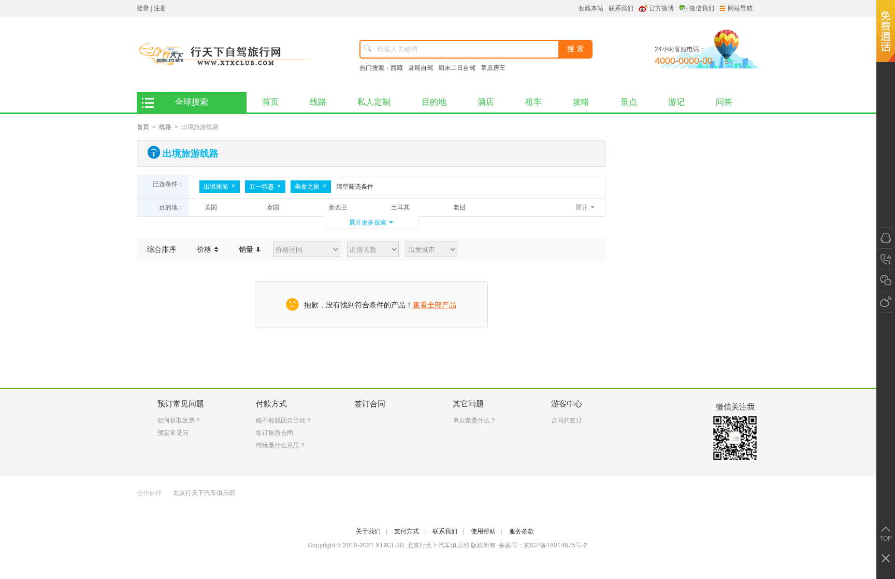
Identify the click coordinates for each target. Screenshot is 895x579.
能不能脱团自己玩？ (284, 420)
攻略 (581, 101)
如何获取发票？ (179, 420)
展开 (581, 207)
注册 (160, 8)
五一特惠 (261, 186)
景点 (628, 101)
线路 (318, 101)
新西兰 (338, 207)
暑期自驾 (420, 68)
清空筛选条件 (354, 186)
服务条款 (521, 531)
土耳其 (400, 207)
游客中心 (566, 403)
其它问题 (468, 403)
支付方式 (410, 531)
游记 (676, 101)
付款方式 (271, 403)
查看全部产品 (434, 305)
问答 (724, 101)
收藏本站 (591, 8)
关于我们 (371, 531)
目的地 (434, 101)
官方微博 (661, 8)
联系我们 (621, 8)
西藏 (397, 68)
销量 (247, 249)
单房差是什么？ (474, 420)
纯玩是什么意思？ (281, 445)
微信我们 (701, 8)
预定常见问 (173, 432)
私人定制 (374, 101)
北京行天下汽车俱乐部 (204, 493)
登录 (143, 8)
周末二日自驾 (456, 68)
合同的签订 (566, 420)
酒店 (486, 101)
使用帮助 (486, 531)
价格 (205, 249)
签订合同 (369, 403)
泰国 (273, 207)
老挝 (459, 207)
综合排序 (161, 249)
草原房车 (493, 68)
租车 (533, 101)
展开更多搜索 (367, 222)
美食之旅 (307, 186)
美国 (211, 207)
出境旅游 (216, 186)
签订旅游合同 (274, 432)
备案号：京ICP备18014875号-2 (543, 544)
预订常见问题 (180, 403)
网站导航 (740, 8)
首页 (270, 101)
